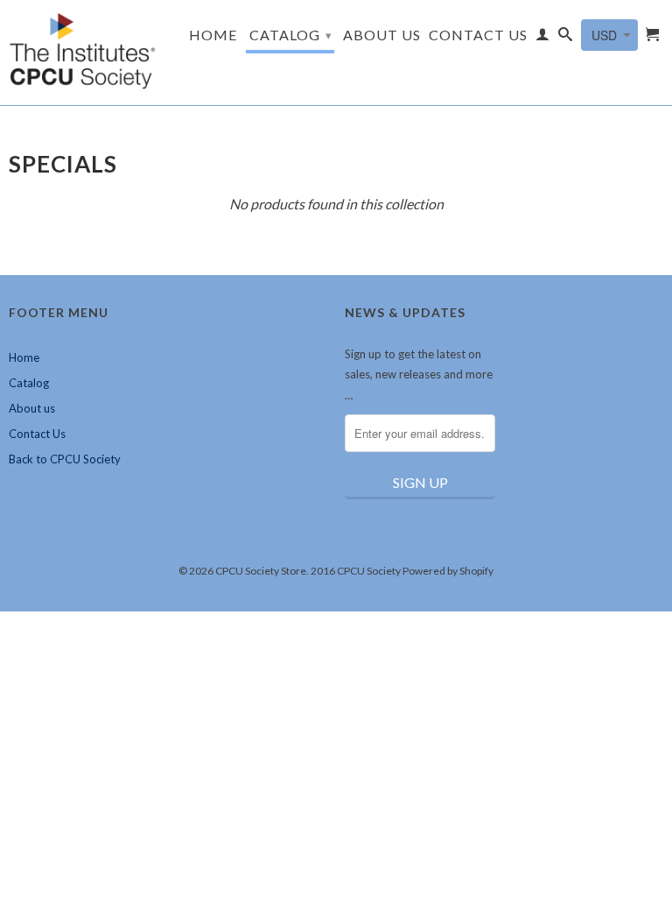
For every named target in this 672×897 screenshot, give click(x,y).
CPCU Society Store (260, 570)
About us (382, 35)
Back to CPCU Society (65, 459)
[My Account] (543, 37)
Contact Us (478, 35)
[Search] (565, 37)
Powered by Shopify (448, 570)
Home (213, 35)
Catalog (290, 34)
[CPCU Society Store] (84, 52)
